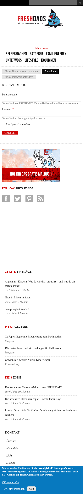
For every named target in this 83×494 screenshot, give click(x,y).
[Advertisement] (31, 235)
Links (9, 455)
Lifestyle (31, 60)
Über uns (11, 441)
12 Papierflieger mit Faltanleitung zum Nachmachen (33, 336)
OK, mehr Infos (10, 482)
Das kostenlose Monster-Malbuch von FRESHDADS (34, 387)
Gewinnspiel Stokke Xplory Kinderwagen (28, 359)
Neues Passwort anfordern (19, 76)
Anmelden (52, 71)
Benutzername (10, 94)
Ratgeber (36, 54)
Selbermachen (16, 54)
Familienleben (56, 54)
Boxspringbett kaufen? (17, 309)
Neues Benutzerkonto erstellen (21, 71)
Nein (31, 488)
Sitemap (10, 462)
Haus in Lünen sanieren (17, 297)
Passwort (8, 109)
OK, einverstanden (14, 488)
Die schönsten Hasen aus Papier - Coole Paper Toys (33, 399)
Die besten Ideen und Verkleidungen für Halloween (33, 348)
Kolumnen (48, 60)
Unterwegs (14, 60)
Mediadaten (12, 448)
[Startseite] (41, 27)
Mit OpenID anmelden (18, 124)
